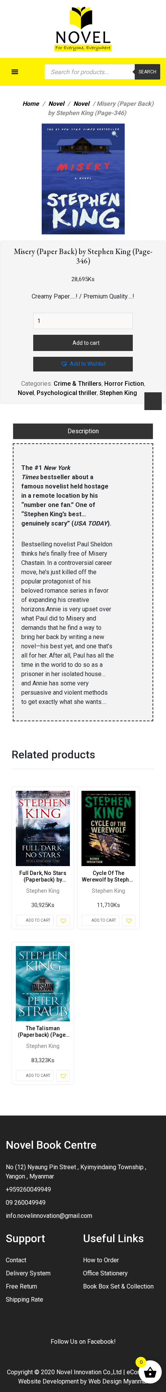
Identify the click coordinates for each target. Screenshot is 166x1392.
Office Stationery (105, 1273)
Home (30, 103)
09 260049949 (26, 1202)
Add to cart (86, 343)
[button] (114, 134)
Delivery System (28, 1273)
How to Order (101, 1260)
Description (83, 431)
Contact (16, 1260)
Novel (56, 103)
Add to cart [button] (38, 920)
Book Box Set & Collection (118, 1286)
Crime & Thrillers (78, 383)
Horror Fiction (124, 383)
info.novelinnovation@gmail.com (49, 1215)
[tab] (83, 431)
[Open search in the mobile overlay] (102, 72)
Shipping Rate (24, 1299)
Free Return (21, 1286)
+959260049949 (28, 1189)
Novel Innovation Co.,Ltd (89, 1372)
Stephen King (118, 393)
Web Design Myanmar (118, 1381)
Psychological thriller (67, 393)
